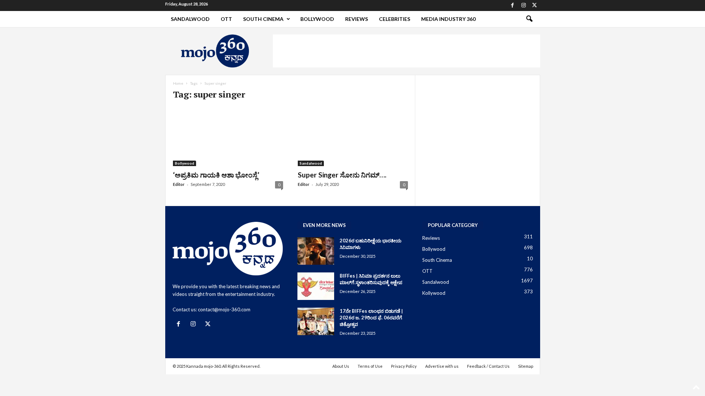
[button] (529, 19)
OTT (226, 19)
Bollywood (317, 19)
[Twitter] (534, 5)
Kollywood (433, 293)
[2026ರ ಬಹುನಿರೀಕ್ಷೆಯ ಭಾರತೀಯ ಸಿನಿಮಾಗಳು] (315, 251)
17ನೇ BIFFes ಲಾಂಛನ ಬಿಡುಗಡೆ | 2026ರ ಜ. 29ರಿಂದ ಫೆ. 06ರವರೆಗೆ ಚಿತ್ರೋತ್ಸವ (371, 317)
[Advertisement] (406, 50)
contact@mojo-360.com (224, 309)
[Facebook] (512, 5)
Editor (179, 184)
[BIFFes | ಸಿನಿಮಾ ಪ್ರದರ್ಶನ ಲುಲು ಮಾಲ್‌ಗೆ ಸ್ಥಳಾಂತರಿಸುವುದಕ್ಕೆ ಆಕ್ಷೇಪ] (315, 286)
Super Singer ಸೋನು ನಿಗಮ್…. (342, 174)
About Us (340, 366)
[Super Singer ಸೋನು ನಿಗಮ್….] (353, 136)
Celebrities (394, 19)
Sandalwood (190, 19)
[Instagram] (523, 5)
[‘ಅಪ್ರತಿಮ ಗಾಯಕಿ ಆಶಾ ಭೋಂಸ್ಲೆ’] (228, 136)
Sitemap (525, 366)
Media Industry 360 (448, 19)
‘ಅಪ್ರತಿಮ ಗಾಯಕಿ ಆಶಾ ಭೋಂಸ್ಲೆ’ (216, 174)
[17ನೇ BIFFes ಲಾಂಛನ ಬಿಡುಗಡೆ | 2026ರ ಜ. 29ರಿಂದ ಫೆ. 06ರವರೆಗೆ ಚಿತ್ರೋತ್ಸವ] (315, 321)
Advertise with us (442, 366)
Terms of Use (370, 366)
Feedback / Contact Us (488, 366)
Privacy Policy (404, 366)
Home (178, 83)
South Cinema (263, 19)
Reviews (356, 19)
